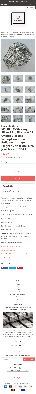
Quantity (4, 162)
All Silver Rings (6, 258)
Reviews (18, 297)
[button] (30, 7)
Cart (33, 4)
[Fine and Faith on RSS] (24, 346)
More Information (11, 191)
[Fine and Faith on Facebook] (12, 346)
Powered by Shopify (27, 383)
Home (3, 32)
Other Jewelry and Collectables (18, 294)
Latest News (18, 304)
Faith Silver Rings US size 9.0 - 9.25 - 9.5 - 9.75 (16, 246)
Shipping (4, 157)
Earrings (18, 289)
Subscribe (28, 359)
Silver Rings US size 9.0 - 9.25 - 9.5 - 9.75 (14, 254)
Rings (18, 287)
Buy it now (18, 178)
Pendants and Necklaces (18, 292)
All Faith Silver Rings (8, 250)
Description (8, 186)
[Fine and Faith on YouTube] (20, 346)
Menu (5, 4)
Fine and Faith (17, 383)
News (18, 299)
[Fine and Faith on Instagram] (16, 346)
